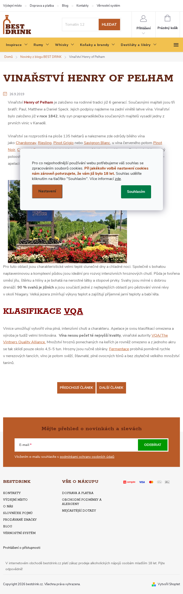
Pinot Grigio (63, 142)
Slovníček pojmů (18, 513)
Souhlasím (136, 191)
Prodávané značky (20, 520)
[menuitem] (17, 45)
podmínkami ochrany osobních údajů (87, 456)
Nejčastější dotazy (79, 511)
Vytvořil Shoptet (169, 584)
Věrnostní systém (108, 6)
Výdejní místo (12, 6)
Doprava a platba (42, 6)
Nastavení (47, 191)
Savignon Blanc (97, 142)
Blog (65, 6)
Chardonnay (26, 142)
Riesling (44, 142)
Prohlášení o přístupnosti (21, 547)
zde (118, 178)
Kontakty (82, 6)
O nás (8, 506)
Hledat (109, 24)
